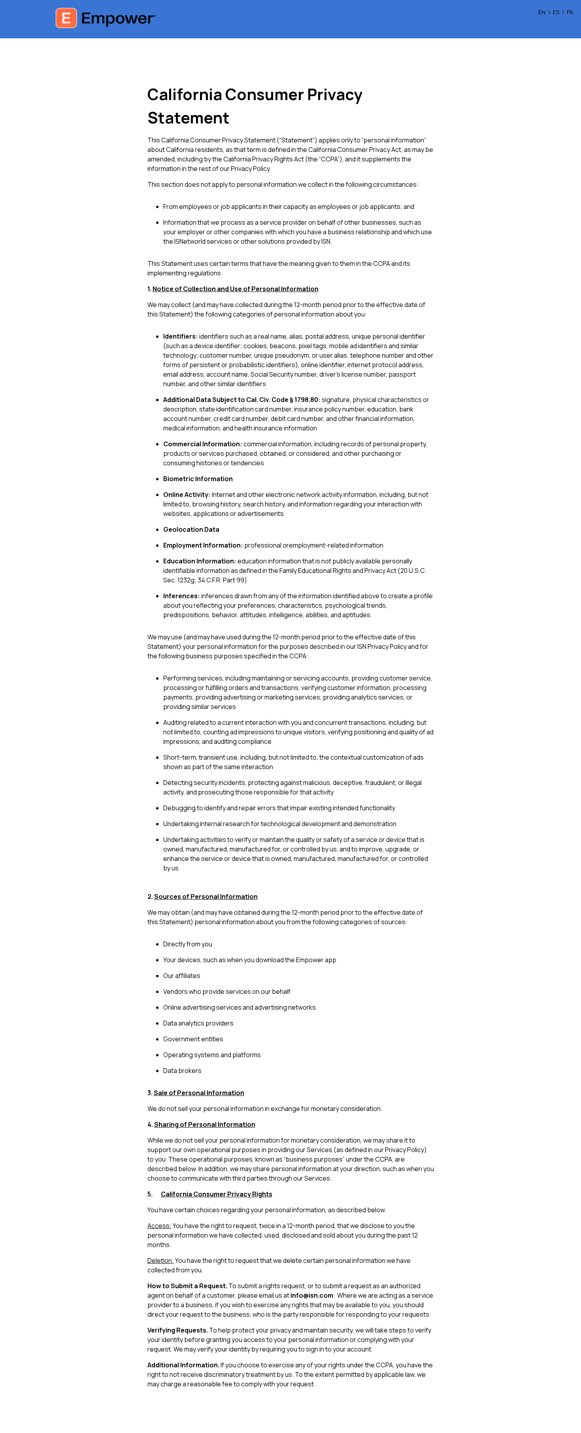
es (556, 12)
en (541, 12)
